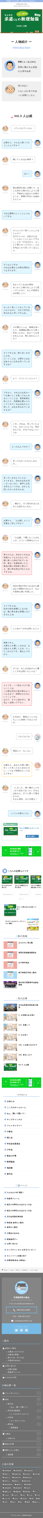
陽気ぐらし (37, 1502)
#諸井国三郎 (18, 1488)
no (35, 1491)
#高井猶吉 (27, 1491)
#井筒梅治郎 (7, 1470)
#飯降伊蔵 (18, 1491)
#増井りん (7, 1474)
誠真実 (28, 1502)
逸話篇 (10, 1168)
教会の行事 (11, 1156)
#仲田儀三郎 (18, 1470)
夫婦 (32, 1498)
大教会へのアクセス (16, 1352)
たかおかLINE (10, 1377)
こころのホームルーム (16, 1107)
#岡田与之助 (28, 1477)
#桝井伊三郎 (27, 1481)
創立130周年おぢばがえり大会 (19, 1204)
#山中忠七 (27, 1474)
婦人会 (10, 1138)
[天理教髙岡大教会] (21, 5)
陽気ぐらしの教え (22, 1450)
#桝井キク (16, 1481)
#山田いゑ (7, 1477)
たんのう (15, 1495)
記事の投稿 (12, 1369)
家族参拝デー (12, 1239)
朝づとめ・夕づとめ (16, 1357)
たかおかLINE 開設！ (15, 1192)
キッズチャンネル (14, 1119)
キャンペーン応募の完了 (17, 1256)
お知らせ (11, 1101)
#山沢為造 (37, 1474)
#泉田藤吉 (29, 1484)
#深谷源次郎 (7, 1488)
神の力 (14, 1502)
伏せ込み (24, 1498)
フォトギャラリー (14, 1126)
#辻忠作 (28, 1488)
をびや (16, 1498)
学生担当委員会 (13, 1144)
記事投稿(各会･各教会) (16, 1260)
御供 (39, 1498)
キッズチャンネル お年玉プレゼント (21, 1250)
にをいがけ (7, 1498)
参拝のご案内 (12, 1227)
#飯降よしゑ (7, 1491)
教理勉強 (11, 1162)
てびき (38, 1495)
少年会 (10, 1150)
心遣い (6, 1502)
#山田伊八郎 (17, 1477)
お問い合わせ (12, 1244)
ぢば (23, 1495)
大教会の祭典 (13, 1355)
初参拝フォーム (13, 1198)
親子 (21, 1502)
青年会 (10, 1174)
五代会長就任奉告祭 (15, 1217)
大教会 (10, 1131)
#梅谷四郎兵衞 (8, 1484)
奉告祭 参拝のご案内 (15, 1223)
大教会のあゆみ (13, 1233)
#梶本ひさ (19, 1484)
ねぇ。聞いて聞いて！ (16, 1113)
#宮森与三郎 (17, 1474)
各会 (12, 1270)
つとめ (30, 1495)
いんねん (6, 1495)
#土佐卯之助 (29, 1470)
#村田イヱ (7, 1481)
